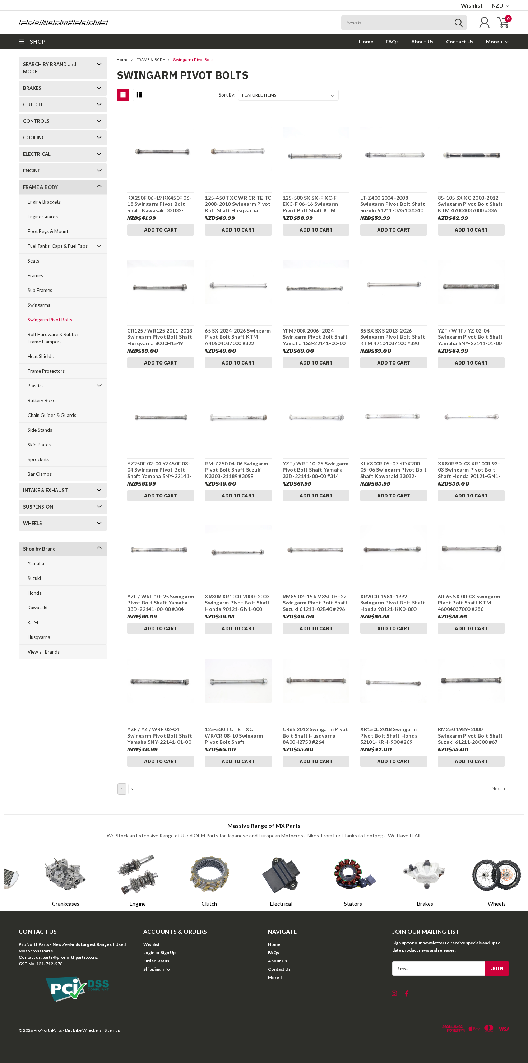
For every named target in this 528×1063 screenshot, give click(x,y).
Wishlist (472, 5)
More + (495, 41)
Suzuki (34, 578)
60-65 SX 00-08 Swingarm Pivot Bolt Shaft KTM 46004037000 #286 (469, 602)
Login (148, 952)
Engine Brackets (44, 202)
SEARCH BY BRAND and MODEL (49, 67)
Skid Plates (39, 444)
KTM (33, 622)
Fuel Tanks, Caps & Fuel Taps (58, 246)
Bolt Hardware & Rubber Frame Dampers (53, 337)
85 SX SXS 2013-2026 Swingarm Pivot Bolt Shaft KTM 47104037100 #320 (392, 337)
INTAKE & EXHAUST (45, 490)
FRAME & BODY (40, 187)
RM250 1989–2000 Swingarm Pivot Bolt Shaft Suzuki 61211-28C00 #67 (470, 735)
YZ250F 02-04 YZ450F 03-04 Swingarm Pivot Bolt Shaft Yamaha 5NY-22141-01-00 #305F (159, 473)
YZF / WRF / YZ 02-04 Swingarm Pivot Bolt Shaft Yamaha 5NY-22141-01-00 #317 (470, 340)
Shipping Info (156, 969)
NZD (498, 5)
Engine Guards (43, 216)
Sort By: (227, 95)
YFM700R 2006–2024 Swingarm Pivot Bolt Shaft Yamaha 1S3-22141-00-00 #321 (315, 340)
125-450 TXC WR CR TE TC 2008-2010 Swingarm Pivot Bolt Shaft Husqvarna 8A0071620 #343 (238, 207)
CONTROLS (36, 121)
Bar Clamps (40, 474)
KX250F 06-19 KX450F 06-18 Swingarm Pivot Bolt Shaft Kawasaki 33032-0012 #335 (159, 207)
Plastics (35, 386)
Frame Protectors (46, 371)
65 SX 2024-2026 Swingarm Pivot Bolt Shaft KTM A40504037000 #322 (238, 337)
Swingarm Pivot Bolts (50, 319)
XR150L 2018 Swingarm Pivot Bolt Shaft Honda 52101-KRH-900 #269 (389, 735)
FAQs (392, 41)
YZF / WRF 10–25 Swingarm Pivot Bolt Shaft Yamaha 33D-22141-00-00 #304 (160, 602)
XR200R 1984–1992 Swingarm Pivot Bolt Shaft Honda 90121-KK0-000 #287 (392, 605)
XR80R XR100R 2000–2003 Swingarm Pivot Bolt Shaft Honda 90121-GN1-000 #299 (237, 605)
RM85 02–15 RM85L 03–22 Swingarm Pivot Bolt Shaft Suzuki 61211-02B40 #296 (315, 602)
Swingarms (39, 305)
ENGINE (31, 170)
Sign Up (168, 952)
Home (366, 41)
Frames (35, 275)
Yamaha (36, 563)
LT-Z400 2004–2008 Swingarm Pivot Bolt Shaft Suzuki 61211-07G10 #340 (392, 204)
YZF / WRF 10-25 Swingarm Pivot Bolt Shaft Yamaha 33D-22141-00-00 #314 (316, 469)
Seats (33, 261)
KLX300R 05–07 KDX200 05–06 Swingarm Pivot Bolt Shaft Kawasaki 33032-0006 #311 (393, 473)
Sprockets (38, 459)
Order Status (156, 961)
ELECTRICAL (37, 154)
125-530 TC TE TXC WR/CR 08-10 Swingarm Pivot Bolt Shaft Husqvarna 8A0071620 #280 (234, 741)
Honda (35, 593)
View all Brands (44, 652)
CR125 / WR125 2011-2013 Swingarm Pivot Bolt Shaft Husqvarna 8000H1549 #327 (159, 340)
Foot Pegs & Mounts (49, 231)
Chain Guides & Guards (52, 415)
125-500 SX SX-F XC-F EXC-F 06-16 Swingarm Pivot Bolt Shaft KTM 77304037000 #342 (310, 207)
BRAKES (32, 88)
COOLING (34, 137)
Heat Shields (41, 356)
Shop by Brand (39, 549)
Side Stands (40, 430)
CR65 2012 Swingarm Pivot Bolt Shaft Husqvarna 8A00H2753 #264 (315, 735)
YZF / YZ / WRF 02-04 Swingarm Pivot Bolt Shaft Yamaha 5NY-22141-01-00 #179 (159, 738)
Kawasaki (37, 608)
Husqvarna (39, 637)
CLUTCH (32, 104)
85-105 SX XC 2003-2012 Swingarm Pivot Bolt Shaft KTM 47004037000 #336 (470, 204)
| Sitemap (111, 1030)
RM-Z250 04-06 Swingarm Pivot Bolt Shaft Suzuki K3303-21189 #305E (236, 469)
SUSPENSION (38, 507)
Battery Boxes (42, 400)
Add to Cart (160, 230)
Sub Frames (40, 290)
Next (497, 788)
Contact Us (459, 41)
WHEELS (32, 523)
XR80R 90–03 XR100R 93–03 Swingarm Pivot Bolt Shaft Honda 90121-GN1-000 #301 (469, 473)
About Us (422, 41)
